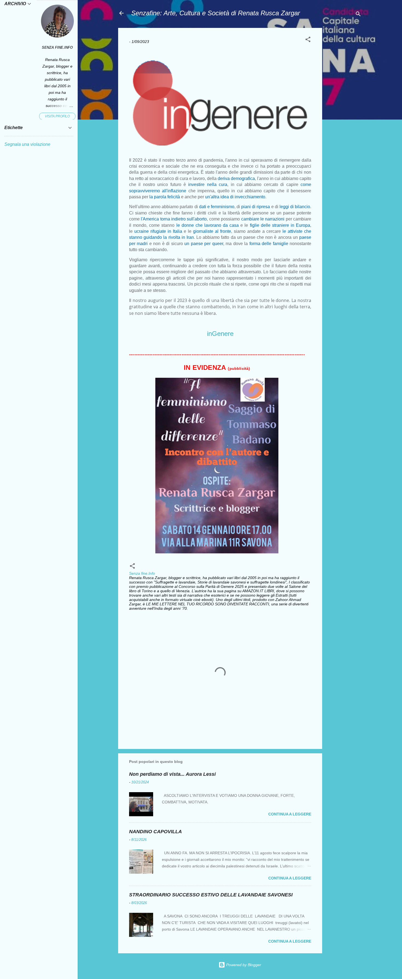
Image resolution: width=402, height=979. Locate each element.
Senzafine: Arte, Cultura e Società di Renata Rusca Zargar (215, 13)
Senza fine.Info (57, 48)
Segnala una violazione (27, 144)
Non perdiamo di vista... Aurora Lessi (172, 774)
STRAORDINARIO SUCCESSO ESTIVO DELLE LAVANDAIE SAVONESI (211, 894)
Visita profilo (57, 116)
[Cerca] (358, 15)
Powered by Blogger (243, 965)
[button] (308, 40)
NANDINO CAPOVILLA (155, 831)
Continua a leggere (289, 814)
